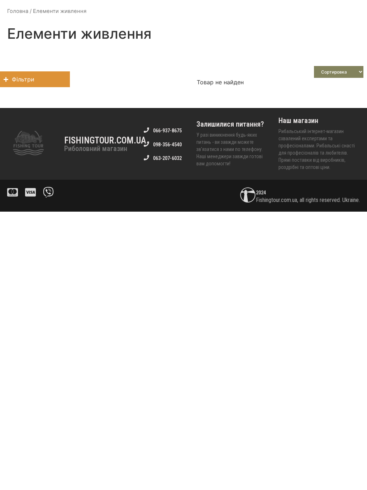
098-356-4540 (167, 144)
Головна (17, 11)
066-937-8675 (167, 130)
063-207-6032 (167, 158)
